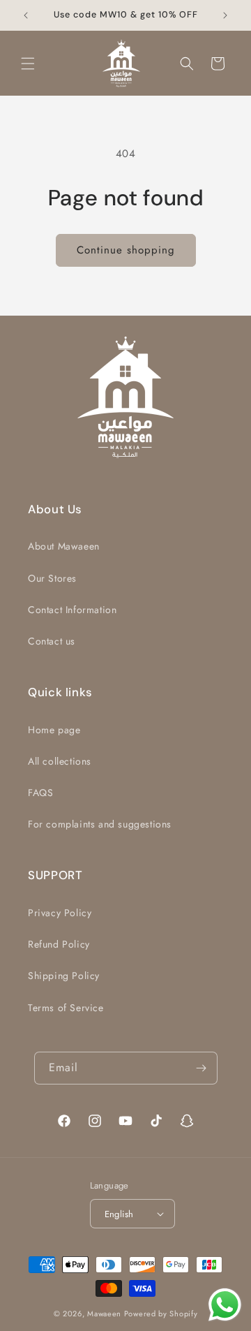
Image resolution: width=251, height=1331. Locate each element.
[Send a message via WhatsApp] (225, 1305)
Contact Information (72, 610)
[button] (28, 63)
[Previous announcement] (25, 15)
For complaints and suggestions (100, 824)
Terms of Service (66, 1008)
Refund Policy (59, 944)
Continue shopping (126, 250)
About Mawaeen (64, 546)
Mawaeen (104, 1313)
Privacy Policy (59, 913)
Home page (54, 730)
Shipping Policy (64, 976)
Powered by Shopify (161, 1313)
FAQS (40, 793)
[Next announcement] (225, 15)
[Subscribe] (201, 1068)
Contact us (51, 641)
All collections (59, 761)
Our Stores (52, 578)
